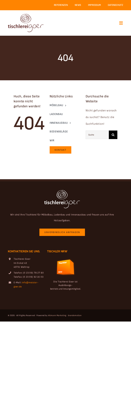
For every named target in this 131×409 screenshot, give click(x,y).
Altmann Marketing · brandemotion (65, 315)
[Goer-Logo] (26, 15)
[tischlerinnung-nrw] (65, 257)
